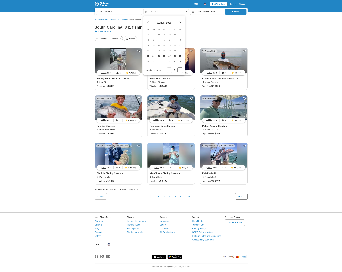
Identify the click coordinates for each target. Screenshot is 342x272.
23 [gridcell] (148, 56)
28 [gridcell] (175, 56)
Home (97, 19)
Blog (97, 228)
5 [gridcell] (180, 61)
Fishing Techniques (136, 221)
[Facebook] (96, 256)
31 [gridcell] (153, 61)
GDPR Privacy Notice (202, 232)
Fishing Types (133, 225)
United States (107, 19)
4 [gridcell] (174, 61)
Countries (164, 221)
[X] (102, 256)
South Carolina (120, 19)
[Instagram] (108, 256)
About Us (99, 221)
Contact (98, 232)
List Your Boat (218, 4)
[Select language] (205, 4)
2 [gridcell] (164, 61)
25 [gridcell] (159, 56)
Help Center (198, 221)
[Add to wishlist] (139, 51)
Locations (164, 228)
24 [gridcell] (153, 56)
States (163, 225)
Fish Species (133, 228)
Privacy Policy (199, 228)
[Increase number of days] (180, 70)
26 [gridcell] (164, 56)
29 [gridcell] (180, 56)
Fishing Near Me (135, 232)
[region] (118, 72)
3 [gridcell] (169, 61)
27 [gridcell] (169, 56)
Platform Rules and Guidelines (206, 236)
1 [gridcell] (158, 61)
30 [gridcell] (148, 61)
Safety (98, 236)
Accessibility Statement (203, 240)
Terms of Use (198, 225)
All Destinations (167, 232)
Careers (98, 225)
